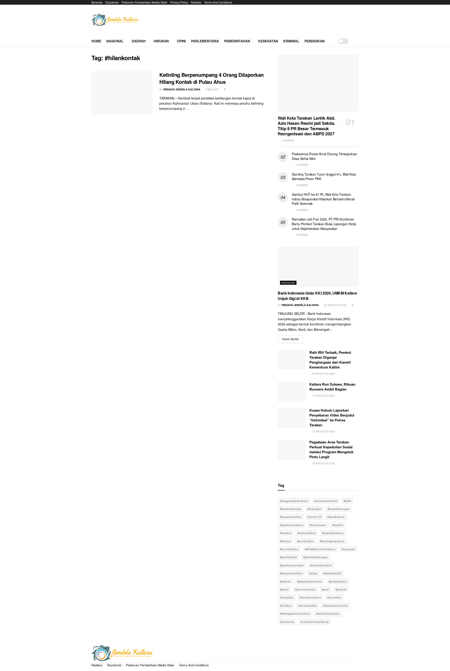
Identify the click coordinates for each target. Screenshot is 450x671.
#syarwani (334, 597)
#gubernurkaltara (291, 525)
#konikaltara (305, 541)
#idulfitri (338, 525)
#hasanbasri (318, 525)
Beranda (96, 2)
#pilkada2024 (332, 573)
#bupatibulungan (339, 509)
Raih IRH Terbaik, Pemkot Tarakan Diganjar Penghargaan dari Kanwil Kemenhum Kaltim (330, 360)
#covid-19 (314, 517)
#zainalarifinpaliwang (314, 621)
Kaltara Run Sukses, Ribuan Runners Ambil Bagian (332, 387)
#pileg (313, 573)
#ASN (347, 501)
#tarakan (286, 605)
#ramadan (286, 597)
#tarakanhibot (307, 605)
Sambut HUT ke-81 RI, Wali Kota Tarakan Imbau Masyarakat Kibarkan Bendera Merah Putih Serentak (323, 199)
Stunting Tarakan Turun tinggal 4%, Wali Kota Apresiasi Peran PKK (324, 176)
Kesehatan (268, 41)
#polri (325, 589)
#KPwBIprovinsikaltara (320, 549)
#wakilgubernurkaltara (295, 613)
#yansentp (287, 621)
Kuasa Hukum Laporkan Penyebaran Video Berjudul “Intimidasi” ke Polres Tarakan (331, 418)
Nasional (115, 41)
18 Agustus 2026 (322, 463)
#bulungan (314, 509)
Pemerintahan (237, 41)
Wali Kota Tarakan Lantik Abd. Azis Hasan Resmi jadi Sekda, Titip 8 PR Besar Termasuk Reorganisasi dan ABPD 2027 (306, 126)
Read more (292, 338)
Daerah (139, 41)
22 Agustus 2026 (334, 305)
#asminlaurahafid (325, 501)
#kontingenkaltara (332, 541)
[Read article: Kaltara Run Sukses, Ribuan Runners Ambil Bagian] (292, 392)
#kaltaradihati (306, 533)
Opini (181, 41)
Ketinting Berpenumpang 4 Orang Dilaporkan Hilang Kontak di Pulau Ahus (211, 78)
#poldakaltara (338, 581)
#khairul (285, 541)
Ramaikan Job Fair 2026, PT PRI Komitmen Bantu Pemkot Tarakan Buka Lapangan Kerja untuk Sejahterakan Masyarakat (324, 224)
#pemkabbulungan (315, 557)
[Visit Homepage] (114, 20)
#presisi (341, 589)
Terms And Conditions (218, 2)
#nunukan (348, 549)
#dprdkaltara (336, 517)
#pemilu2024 (288, 557)
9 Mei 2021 (212, 89)
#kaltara (285, 533)
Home (96, 41)
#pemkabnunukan (292, 565)
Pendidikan (314, 41)
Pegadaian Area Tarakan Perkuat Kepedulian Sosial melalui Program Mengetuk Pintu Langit (331, 449)
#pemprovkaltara (291, 573)
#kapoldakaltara (333, 533)
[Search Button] (357, 41)
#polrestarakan (305, 589)
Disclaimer (112, 2)
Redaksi (196, 2)
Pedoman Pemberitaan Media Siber (144, 2)
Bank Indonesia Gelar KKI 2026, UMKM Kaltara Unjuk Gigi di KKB (317, 295)
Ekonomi (288, 282)
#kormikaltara (289, 549)
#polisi (284, 589)
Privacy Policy (179, 2)
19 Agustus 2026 (322, 395)
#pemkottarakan (321, 565)
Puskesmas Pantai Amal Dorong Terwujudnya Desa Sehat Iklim (324, 156)
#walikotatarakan (327, 613)
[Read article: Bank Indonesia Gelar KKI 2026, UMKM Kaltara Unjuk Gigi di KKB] (318, 267)
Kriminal (291, 41)
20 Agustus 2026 (322, 373)
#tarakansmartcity (335, 605)
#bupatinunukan (290, 517)
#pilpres (285, 581)
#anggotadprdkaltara (294, 501)
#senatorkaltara (310, 597)
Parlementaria (205, 41)
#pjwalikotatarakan (309, 581)
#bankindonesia (290, 509)
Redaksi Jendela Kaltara (181, 89)
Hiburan (161, 41)
